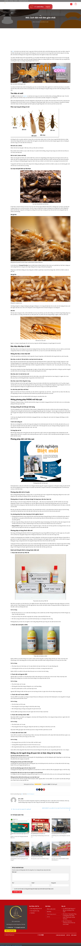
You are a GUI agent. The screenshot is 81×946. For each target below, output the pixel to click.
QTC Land (46, 21)
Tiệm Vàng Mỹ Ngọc (10, 930)
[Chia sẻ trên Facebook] (37, 789)
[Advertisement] (40, 38)
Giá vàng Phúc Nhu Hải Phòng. (56, 856)
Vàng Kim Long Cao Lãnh (6, 945)
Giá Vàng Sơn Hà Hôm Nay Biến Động (37, 856)
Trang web (53, 883)
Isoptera (25, 96)
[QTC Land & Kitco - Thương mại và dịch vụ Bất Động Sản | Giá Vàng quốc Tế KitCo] (10, 3)
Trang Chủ (48, 6)
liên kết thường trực (30, 793)
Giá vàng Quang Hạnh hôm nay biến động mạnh (59, 833)
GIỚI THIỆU (6, 0)
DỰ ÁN (15, 0)
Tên (13, 883)
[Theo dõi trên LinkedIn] (42, 935)
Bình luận (14, 872)
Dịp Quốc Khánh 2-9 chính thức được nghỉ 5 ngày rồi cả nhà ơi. (20, 834)
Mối (40, 15)
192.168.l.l (32, 913)
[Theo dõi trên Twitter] (41, 935)
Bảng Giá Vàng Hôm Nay (23, 0)
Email (33, 883)
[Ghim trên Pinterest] (44, 789)
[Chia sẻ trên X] (39, 789)
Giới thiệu (49, 911)
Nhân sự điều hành (51, 909)
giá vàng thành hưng (17, 945)
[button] (76, 4)
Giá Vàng (11, 0)
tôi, (13, 51)
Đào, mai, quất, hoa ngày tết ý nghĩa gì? (22, 809)
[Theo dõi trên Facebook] (38, 935)
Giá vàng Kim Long (34, 910)
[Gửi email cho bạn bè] (42, 789)
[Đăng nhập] (71, 4)
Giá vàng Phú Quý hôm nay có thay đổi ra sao (38, 833)
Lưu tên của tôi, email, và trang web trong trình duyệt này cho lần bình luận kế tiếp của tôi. (33, 888)
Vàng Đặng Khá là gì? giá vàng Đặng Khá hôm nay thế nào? (20, 856)
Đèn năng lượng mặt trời (36, 908)
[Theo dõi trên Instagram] (39, 935)
